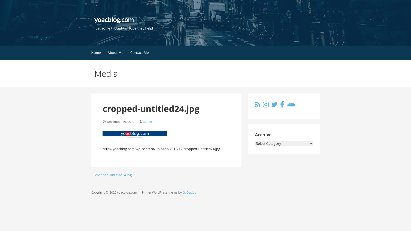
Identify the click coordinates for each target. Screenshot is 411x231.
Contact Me (139, 52)
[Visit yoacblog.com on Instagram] (266, 105)
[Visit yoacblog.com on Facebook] (282, 105)
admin (147, 122)
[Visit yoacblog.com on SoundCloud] (291, 105)
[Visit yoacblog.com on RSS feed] (257, 105)
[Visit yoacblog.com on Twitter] (274, 105)
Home (96, 52)
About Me (116, 52)
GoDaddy (189, 192)
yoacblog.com (114, 19)
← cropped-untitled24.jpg (111, 175)
